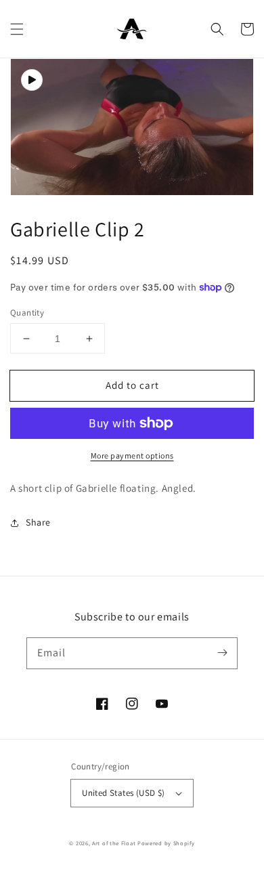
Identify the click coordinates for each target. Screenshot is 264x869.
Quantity (27, 312)
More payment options (132, 455)
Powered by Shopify (166, 843)
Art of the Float (113, 843)
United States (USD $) (123, 793)
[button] (17, 29)
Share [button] (38, 522)
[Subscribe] (222, 653)
